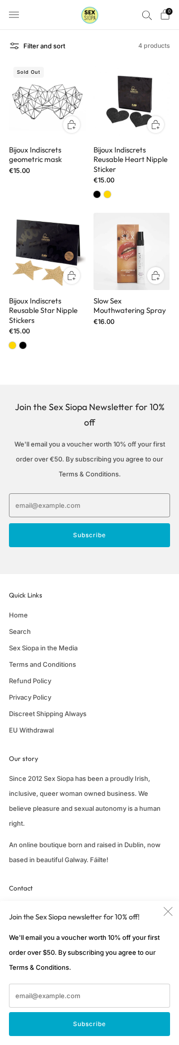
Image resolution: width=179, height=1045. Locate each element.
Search (20, 631)
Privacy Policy (30, 697)
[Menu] (14, 15)
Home (18, 615)
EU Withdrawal (31, 730)
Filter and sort (44, 46)
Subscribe (89, 1024)
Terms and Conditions (42, 664)
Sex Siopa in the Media (43, 648)
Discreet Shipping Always (48, 714)
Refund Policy (30, 681)
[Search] (147, 15)
